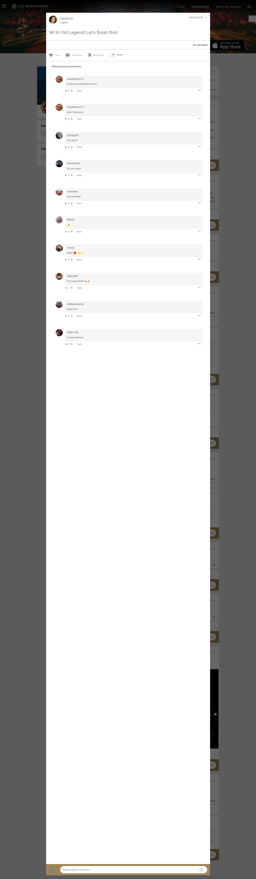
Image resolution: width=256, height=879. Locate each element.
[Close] (205, 17)
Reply (79, 91)
